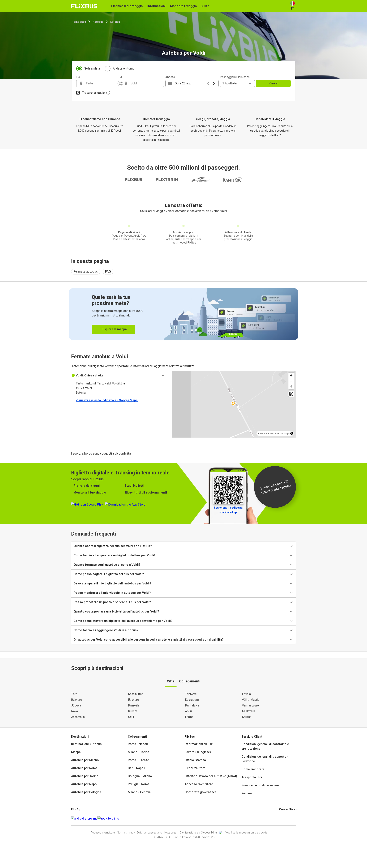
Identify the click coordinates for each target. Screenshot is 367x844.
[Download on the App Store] (108, 818)
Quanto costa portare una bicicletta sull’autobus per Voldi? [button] (116, 611)
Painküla (133, 705)
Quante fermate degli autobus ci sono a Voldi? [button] (107, 564)
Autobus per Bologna (86, 792)
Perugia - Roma (138, 784)
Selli (131, 717)
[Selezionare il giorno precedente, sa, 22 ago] (208, 83)
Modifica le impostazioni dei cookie (246, 832)
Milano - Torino (138, 752)
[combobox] (102, 83)
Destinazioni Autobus (86, 744)
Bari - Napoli (136, 768)
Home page (79, 21)
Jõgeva (76, 705)
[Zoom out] (291, 381)
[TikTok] (285, 818)
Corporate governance (200, 792)
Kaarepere (192, 700)
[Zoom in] (291, 375)
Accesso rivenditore (199, 784)
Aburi (188, 711)
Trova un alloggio (93, 93)
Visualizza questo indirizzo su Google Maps (107, 400)
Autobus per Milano (85, 760)
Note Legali (171, 832)
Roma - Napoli (138, 744)
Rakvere (76, 700)
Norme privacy (126, 832)
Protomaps (263, 433)
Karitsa (246, 717)
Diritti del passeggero (149, 832)
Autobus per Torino (84, 776)
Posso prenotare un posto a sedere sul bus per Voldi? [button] (112, 602)
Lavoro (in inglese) (198, 752)
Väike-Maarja (250, 700)
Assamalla (78, 717)
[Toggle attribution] (291, 433)
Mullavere (248, 711)
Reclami (247, 793)
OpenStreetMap (280, 433)
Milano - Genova (139, 792)
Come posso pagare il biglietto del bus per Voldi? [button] (109, 574)
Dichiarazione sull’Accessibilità (198, 832)
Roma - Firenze (138, 760)
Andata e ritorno (123, 68)
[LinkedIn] (283, 818)
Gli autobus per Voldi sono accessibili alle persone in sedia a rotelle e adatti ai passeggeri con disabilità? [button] (149, 639)
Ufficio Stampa (195, 760)
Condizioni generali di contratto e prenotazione (265, 746)
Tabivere (191, 694)
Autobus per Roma (84, 768)
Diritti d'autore (195, 768)
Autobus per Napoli (84, 784)
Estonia (115, 21)
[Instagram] (280, 818)
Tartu (74, 694)
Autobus (98, 21)
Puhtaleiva (192, 705)
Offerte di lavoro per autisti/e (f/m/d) (211, 776)
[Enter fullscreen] (291, 394)
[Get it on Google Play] (84, 818)
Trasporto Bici (251, 777)
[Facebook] (279, 818)
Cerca (273, 83)
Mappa (76, 752)
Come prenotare (252, 769)
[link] (183, 314)
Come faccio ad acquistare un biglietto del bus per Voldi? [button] (115, 555)
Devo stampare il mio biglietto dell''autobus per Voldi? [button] (112, 583)
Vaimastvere (250, 705)
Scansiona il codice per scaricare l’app (229, 510)
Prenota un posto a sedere (260, 785)
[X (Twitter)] (284, 818)
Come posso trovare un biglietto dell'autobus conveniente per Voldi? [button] (123, 621)
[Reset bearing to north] (291, 386)
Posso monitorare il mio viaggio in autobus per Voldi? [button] (112, 593)
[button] (119, 375)
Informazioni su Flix (199, 744)
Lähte (189, 717)
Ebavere (133, 700)
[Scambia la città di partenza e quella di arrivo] (120, 83)
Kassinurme (135, 694)
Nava (74, 711)
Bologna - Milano (140, 776)
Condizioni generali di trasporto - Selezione (264, 759)
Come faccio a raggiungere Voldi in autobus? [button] (106, 630)
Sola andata (92, 68)
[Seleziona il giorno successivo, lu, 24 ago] (214, 83)
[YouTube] (282, 818)
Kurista (132, 711)
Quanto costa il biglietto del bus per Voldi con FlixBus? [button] (113, 546)
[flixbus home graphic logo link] (84, 6)
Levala (246, 694)
